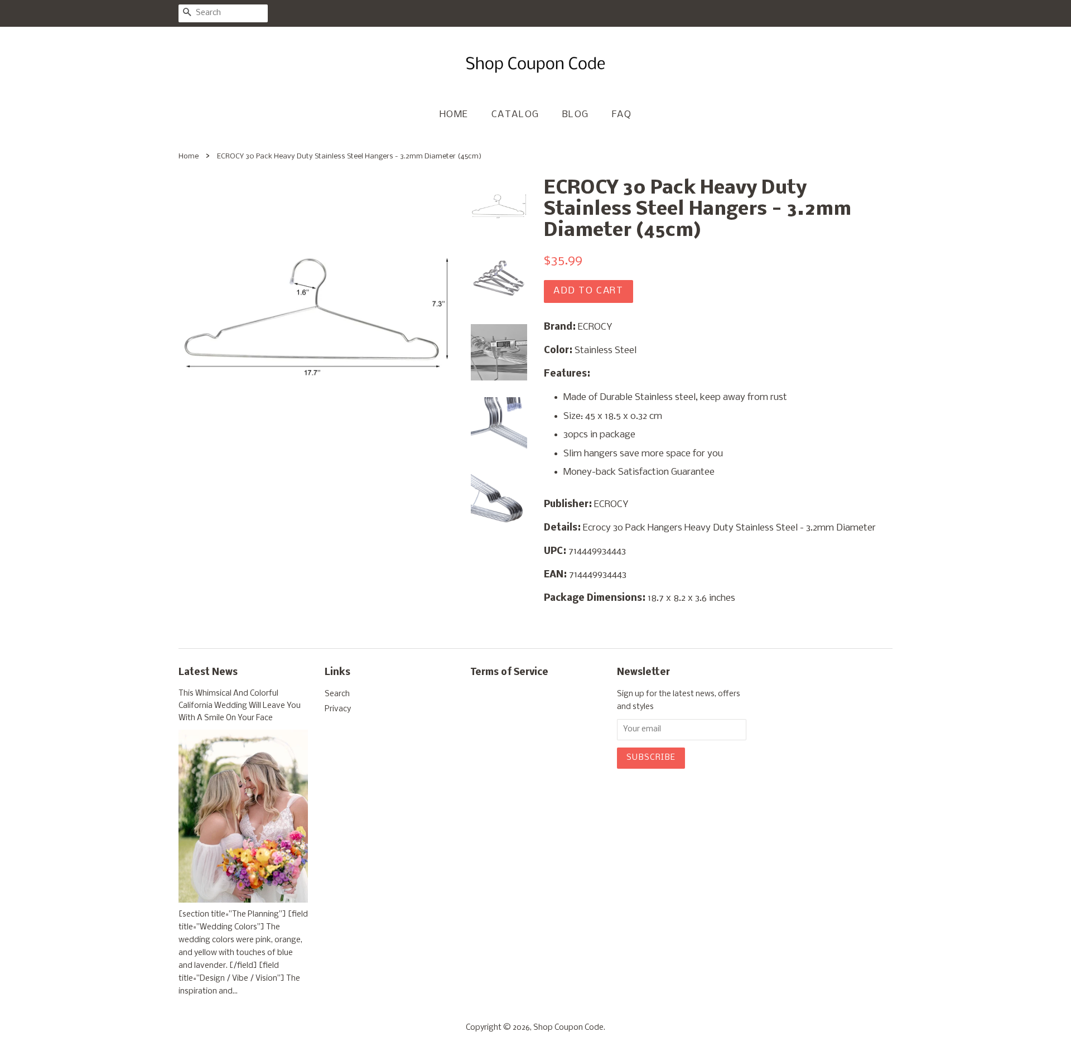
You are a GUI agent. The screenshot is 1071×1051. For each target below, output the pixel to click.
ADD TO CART (588, 291)
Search (337, 694)
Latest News (208, 672)
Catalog (515, 114)
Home (454, 114)
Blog (575, 114)
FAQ (622, 114)
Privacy (338, 709)
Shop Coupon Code (568, 1028)
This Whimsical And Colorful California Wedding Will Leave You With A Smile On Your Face (239, 706)
